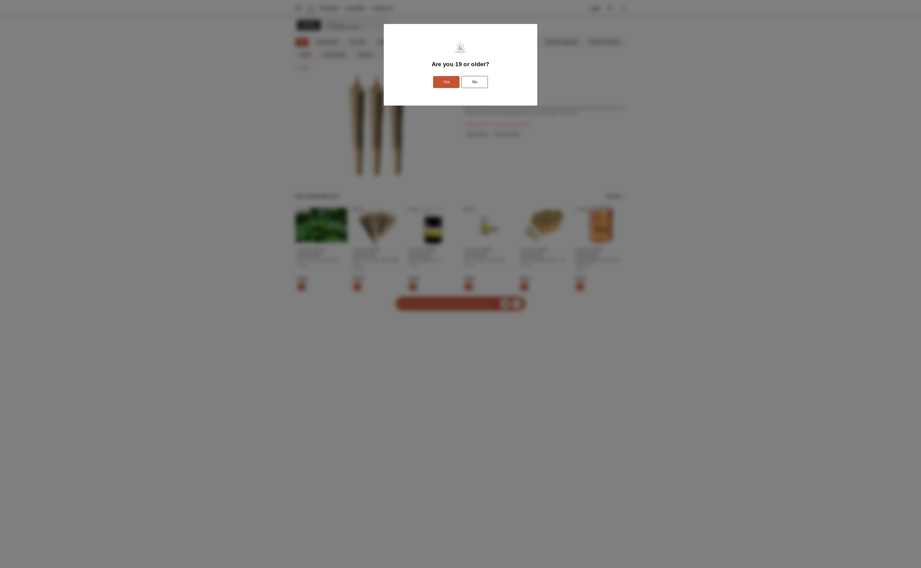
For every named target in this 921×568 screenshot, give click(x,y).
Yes (446, 82)
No (474, 82)
